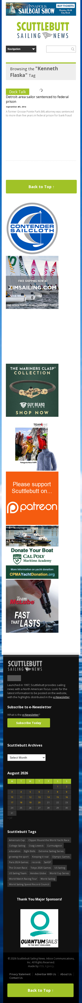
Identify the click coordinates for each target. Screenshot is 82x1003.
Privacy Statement (19, 974)
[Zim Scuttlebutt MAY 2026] (32, 308)
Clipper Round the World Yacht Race (48, 840)
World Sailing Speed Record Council (29, 884)
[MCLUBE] (32, 632)
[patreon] (32, 524)
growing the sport (19, 856)
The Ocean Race (18, 867)
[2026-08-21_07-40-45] (41, 15)
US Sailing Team (17, 873)
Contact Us (15, 978)
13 (39, 797)
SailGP (47, 862)
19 (30, 802)
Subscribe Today (28, 723)
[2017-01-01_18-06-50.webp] (39, 928)
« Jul (9, 818)
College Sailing (17, 845)
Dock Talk (17, 91)
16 (66, 797)
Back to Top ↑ (41, 186)
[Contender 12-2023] (32, 254)
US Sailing (59, 867)
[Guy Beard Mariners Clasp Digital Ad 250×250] (32, 416)
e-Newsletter (61, 697)
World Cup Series (59, 873)
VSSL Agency (46, 966)
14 (48, 797)
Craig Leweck (36, 845)
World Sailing (48, 878)
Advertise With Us (45, 974)
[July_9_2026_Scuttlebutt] (32, 578)
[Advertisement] (32, 336)
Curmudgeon (54, 845)
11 (21, 797)
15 (57, 797)
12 (30, 797)
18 (21, 802)
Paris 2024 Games (18, 862)
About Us (65, 974)
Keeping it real (40, 856)
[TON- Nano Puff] (32, 470)
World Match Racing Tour (23, 878)
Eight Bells (29, 851)
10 (12, 797)
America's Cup (17, 840)
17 (12, 802)
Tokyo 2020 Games (41, 867)
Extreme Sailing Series (51, 851)
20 (39, 802)
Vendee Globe (38, 873)
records (36, 862)
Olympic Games (61, 856)
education (14, 851)
